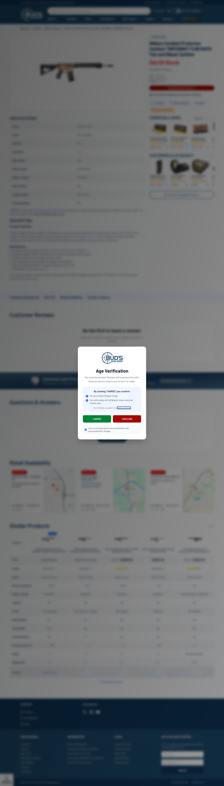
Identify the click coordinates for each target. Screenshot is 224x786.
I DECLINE (127, 418)
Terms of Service (123, 408)
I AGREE (97, 418)
